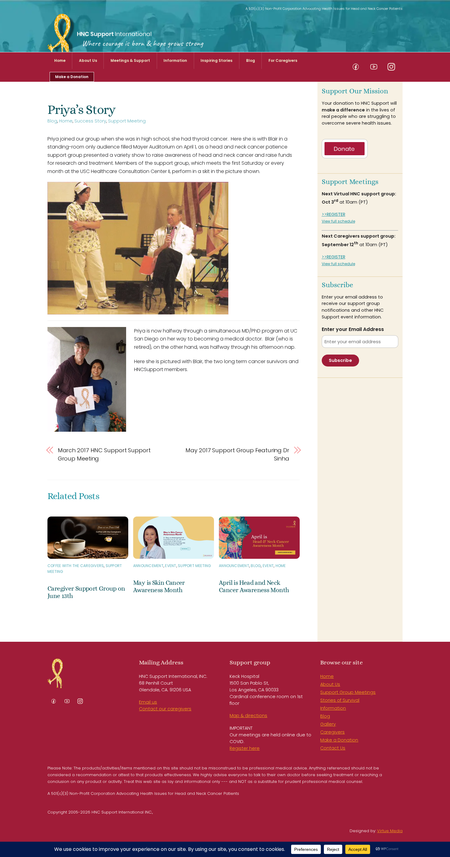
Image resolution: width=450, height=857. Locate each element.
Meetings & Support (130, 60)
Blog (250, 60)
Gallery (328, 724)
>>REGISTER (333, 214)
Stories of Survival (339, 700)
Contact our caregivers (165, 709)
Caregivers (332, 732)
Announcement (148, 565)
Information (175, 60)
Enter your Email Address (353, 329)
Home (60, 60)
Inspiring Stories (216, 60)
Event (170, 565)
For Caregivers (282, 60)
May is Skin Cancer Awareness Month (159, 586)
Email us (148, 702)
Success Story (90, 121)
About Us (88, 60)
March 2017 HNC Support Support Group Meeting (104, 454)
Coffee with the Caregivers (75, 565)
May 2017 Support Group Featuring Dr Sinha (237, 454)
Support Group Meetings (348, 692)
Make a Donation (71, 76)
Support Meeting (127, 121)
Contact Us (332, 748)
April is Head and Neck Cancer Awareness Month (254, 586)
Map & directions (248, 715)
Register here (245, 748)
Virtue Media (390, 831)
